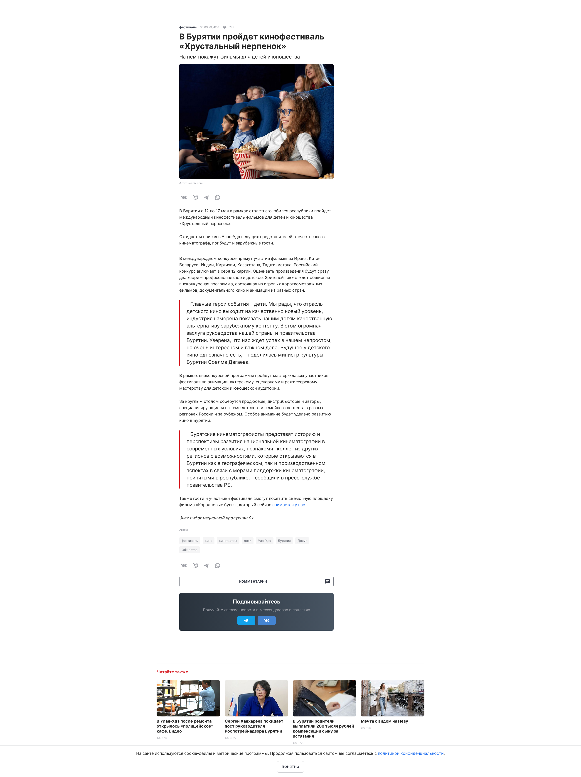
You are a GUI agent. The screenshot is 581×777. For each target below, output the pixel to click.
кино (208, 540)
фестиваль (188, 27)
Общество (189, 550)
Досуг (302, 540)
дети (247, 540)
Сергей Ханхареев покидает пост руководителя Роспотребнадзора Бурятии (254, 726)
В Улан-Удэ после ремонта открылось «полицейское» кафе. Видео (185, 726)
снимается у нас (288, 504)
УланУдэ (264, 540)
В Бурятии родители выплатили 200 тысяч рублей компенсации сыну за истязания (323, 728)
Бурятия (284, 540)
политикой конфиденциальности (411, 753)
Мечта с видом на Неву (384, 721)
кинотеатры (228, 540)
